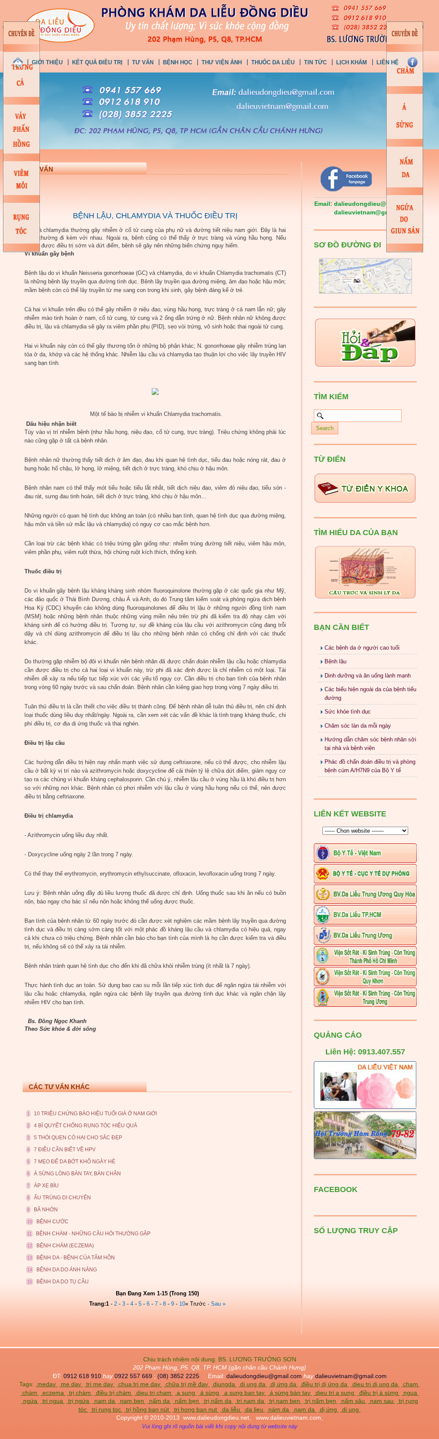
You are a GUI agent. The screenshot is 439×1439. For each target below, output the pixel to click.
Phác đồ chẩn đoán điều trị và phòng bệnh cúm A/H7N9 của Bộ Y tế (370, 766)
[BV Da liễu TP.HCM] (365, 922)
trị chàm (80, 1392)
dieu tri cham (154, 1392)
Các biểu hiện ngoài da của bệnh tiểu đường (370, 693)
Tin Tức (315, 62)
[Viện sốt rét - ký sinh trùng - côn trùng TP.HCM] (365, 963)
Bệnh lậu (335, 661)
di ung (350, 1409)
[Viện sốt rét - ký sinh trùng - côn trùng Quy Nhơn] (365, 984)
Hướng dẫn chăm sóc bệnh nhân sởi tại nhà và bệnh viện (370, 743)
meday (46, 1384)
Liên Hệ (387, 62)
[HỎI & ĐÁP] (365, 366)
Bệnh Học (177, 62)
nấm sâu (353, 1400)
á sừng (209, 1392)
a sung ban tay (244, 1392)
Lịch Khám (351, 62)
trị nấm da (217, 1400)
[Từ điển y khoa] (365, 502)
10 (182, 1304)
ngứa (30, 1400)
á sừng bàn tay (290, 1392)
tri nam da (250, 1400)
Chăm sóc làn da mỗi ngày (358, 726)
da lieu (254, 1409)
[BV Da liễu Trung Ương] (365, 943)
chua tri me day (139, 1384)
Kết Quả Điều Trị (97, 62)
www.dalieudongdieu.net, (216, 1417)
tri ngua (53, 1400)
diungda (224, 1384)
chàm (30, 1392)
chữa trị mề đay (187, 1384)
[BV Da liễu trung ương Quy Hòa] (365, 902)
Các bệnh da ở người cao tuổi (362, 647)
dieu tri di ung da (375, 1384)
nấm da (159, 1400)
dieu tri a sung (335, 1392)
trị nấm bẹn (321, 1400)
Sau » (218, 1304)
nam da (105, 1400)
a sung (186, 1392)
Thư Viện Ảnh (221, 62)
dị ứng (328, 1409)
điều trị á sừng (379, 1392)
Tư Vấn (142, 62)
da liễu (231, 1409)
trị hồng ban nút (147, 1409)
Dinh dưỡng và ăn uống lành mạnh (368, 675)
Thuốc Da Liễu (273, 62)
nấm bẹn (187, 1400)
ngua (410, 1392)
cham (410, 1384)
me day (71, 1384)
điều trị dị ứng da (324, 1384)
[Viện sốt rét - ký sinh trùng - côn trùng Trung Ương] (365, 1005)
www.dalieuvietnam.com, (289, 1417)
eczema (53, 1392)
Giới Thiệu (47, 62)
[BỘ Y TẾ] (365, 597)
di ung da (252, 1384)
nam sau (381, 1400)
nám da (279, 1409)
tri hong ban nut (195, 1409)
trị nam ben (285, 1400)
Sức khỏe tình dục (348, 711)
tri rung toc (106, 1409)
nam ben (132, 1400)
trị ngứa (78, 1400)
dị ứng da (283, 1384)
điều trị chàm (113, 1392)
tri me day (99, 1384)
